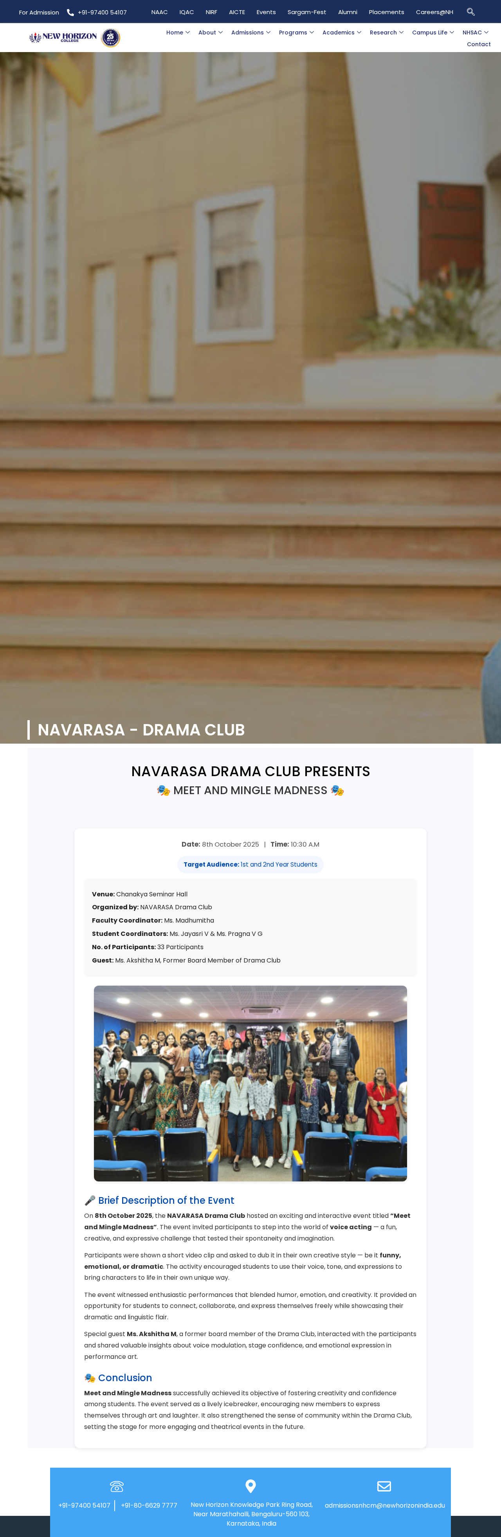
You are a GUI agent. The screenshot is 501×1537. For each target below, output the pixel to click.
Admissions (247, 32)
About (207, 32)
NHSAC (472, 32)
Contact (479, 44)
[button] (471, 11)
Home (174, 32)
